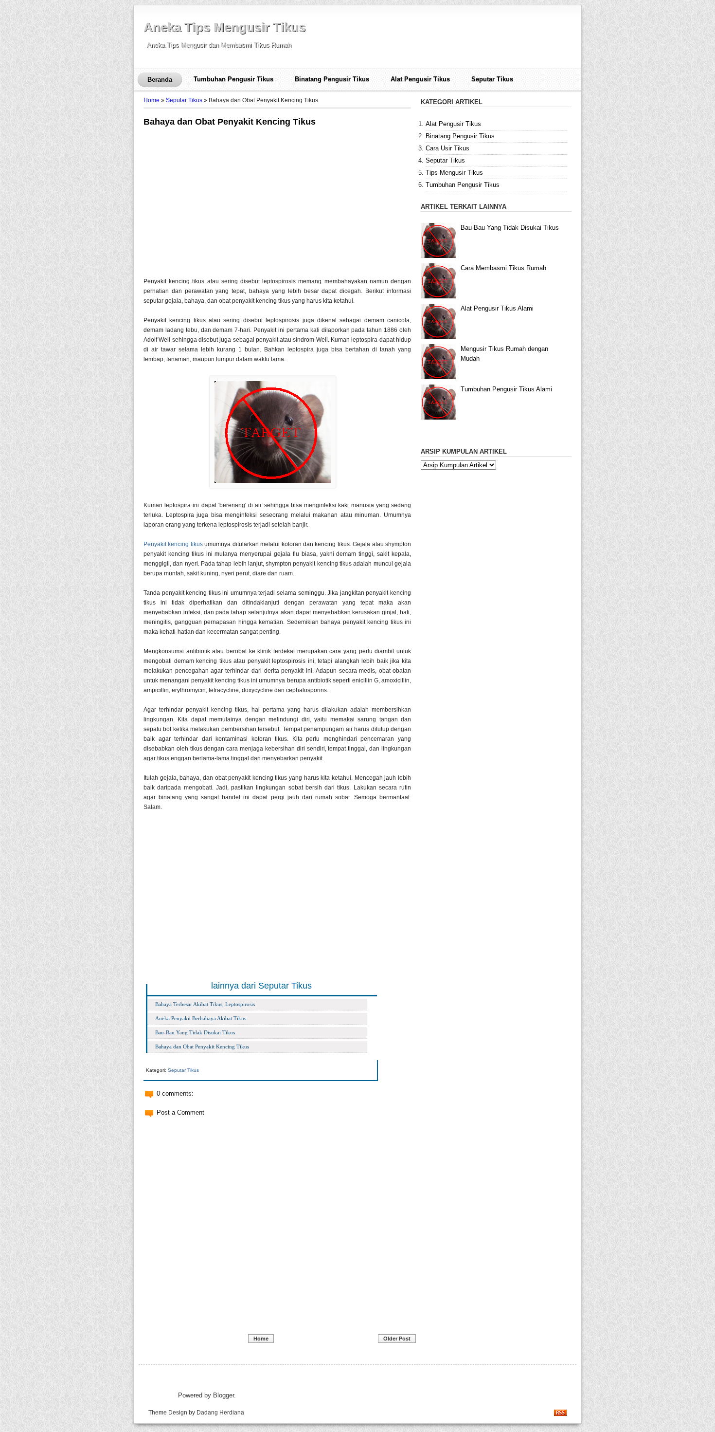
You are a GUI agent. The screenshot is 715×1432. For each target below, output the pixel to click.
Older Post (397, 1338)
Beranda (159, 79)
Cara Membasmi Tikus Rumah (503, 268)
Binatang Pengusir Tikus (332, 79)
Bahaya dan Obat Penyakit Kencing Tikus (229, 122)
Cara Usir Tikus (447, 148)
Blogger (223, 1395)
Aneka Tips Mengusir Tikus (224, 27)
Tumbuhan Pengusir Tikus (233, 79)
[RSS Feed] (560, 1414)
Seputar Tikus (492, 79)
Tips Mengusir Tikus (454, 172)
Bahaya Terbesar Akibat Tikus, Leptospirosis (205, 1004)
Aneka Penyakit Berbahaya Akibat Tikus (200, 1018)
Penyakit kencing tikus (173, 544)
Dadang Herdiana (220, 1412)
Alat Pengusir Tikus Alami (497, 308)
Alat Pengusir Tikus (420, 79)
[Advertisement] (225, 199)
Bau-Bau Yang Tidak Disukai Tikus (195, 1032)
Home (151, 100)
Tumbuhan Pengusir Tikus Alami (506, 389)
